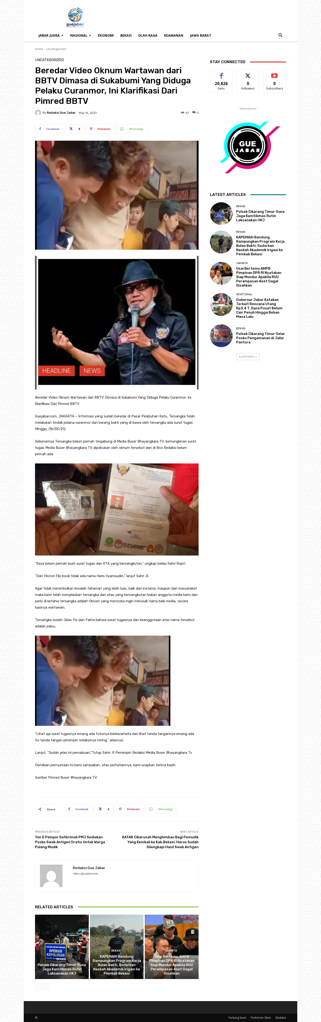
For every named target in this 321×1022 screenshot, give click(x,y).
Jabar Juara (49, 35)
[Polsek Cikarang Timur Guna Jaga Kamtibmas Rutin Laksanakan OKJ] (62, 947)
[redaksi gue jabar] (39, 113)
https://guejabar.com (85, 873)
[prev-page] (38, 987)
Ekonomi (106, 35)
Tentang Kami (237, 1018)
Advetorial (244, 294)
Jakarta (171, 950)
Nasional (78, 35)
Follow (248, 73)
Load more (246, 356)
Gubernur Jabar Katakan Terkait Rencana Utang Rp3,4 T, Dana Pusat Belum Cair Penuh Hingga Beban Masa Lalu (259, 308)
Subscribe (274, 73)
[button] (280, 36)
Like (221, 73)
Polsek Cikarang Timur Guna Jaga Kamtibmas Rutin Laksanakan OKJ (62, 969)
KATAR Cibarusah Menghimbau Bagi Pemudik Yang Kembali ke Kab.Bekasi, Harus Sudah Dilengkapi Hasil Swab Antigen (160, 842)
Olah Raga (147, 35)
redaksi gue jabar (61, 112)
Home (39, 49)
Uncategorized (56, 49)
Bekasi (126, 35)
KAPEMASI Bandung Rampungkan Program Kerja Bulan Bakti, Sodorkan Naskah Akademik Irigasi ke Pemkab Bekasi (117, 964)
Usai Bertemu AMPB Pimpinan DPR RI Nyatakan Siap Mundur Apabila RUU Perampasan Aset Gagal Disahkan (171, 964)
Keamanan (173, 35)
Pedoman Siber (261, 1018)
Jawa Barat (200, 35)
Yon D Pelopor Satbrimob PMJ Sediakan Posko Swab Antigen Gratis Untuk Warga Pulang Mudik (70, 842)
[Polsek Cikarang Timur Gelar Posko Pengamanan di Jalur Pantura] (221, 335)
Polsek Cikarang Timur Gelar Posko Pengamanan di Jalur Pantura (260, 338)
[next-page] (45, 987)
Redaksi (281, 1018)
